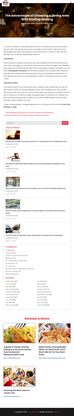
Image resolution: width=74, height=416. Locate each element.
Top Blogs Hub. (34, 412)
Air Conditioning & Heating (14, 261)
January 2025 (41, 305)
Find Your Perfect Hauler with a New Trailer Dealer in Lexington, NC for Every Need (34, 235)
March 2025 (41, 302)
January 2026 (41, 289)
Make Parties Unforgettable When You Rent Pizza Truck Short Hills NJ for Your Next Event (52, 351)
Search (65, 123)
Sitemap (56, 412)
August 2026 (10, 281)
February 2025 (10, 305)
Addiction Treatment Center (15, 256)
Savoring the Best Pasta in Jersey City (17, 391)
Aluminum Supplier (12, 271)
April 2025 (9, 302)
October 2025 (10, 294)
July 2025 (40, 297)
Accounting (9, 253)
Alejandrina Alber (29, 23)
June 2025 (9, 300)
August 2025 (10, 297)
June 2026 (9, 284)
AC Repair (9, 250)
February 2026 (10, 289)
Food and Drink (52, 358)
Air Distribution (10, 263)
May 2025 (40, 300)
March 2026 (41, 287)
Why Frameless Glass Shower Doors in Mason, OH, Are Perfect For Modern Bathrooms (36, 188)
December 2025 (11, 292)
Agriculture (9, 258)
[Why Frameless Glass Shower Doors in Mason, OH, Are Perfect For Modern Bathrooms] (13, 182)
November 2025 (42, 292)
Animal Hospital (11, 274)
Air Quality (9, 266)
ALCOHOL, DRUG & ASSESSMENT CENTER (19, 269)
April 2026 (9, 287)
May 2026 (40, 284)
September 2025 (42, 294)
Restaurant (49, 23)
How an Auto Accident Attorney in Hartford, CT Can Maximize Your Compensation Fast (36, 141)
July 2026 (40, 281)
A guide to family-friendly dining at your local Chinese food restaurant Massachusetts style (17, 351)
